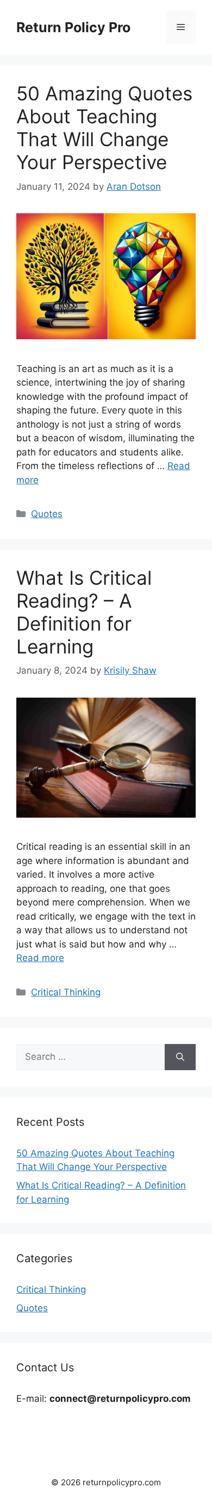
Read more (40, 957)
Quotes (47, 513)
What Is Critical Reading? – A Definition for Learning (84, 612)
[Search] (180, 1057)
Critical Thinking (66, 992)
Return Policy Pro (73, 27)
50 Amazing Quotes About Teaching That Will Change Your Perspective (104, 127)
